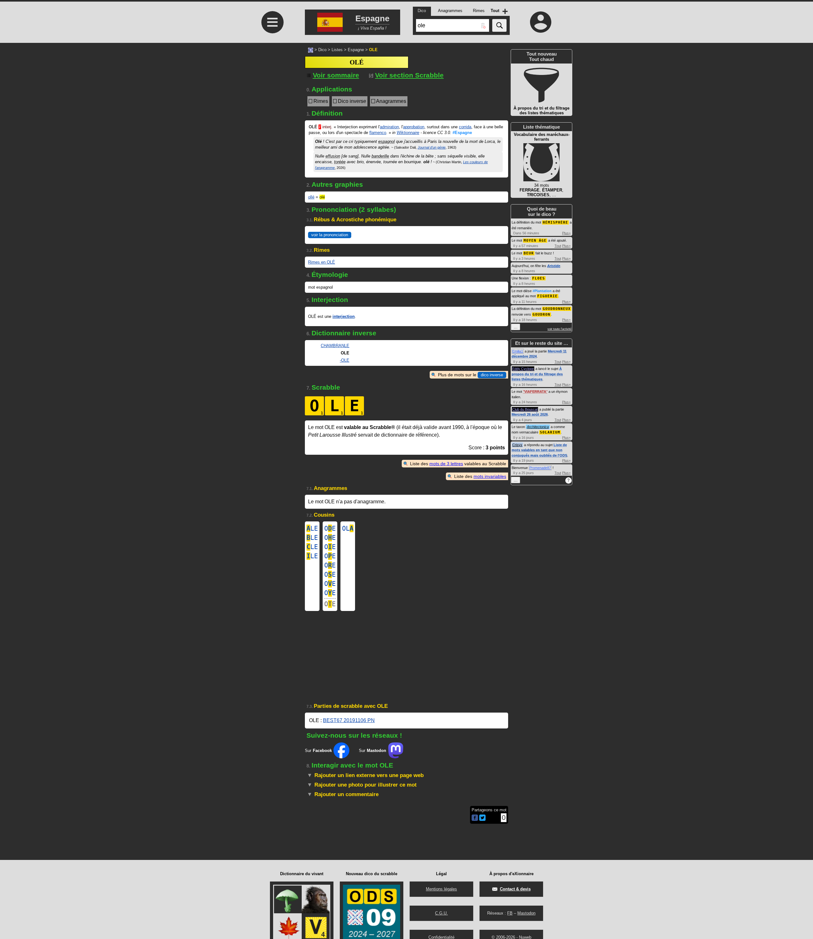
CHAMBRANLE (335, 345)
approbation (413, 126)
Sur (318, 750)
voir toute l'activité (560, 329)
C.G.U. (441, 913)
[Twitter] (482, 819)
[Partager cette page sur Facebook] (475, 818)
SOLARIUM (550, 432)
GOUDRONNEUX (557, 309)
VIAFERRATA (535, 391)
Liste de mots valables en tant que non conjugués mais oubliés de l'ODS (539, 450)
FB (510, 913)
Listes (337, 49)
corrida (465, 126)
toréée (340, 161)
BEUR (529, 253)
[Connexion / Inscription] (541, 22)
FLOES (538, 278)
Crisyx (517, 445)
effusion (333, 156)
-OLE (344, 360)
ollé (311, 197)
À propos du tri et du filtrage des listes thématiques (537, 374)
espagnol (386, 141)
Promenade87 (540, 468)
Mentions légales (441, 889)
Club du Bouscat (525, 409)
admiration (389, 126)
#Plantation (542, 291)
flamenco (377, 132)
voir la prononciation (329, 234)
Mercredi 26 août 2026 (530, 414)
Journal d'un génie (432, 147)
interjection (344, 316)
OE (330, 528)
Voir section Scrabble (409, 75)
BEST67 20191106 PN (349, 720)
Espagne (356, 49)
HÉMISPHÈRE (555, 222)
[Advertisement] (271, 210)
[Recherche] (499, 25)
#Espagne (462, 132)
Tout (557, 246)
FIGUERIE (547, 296)
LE (312, 528)
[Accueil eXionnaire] (310, 49)
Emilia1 (517, 351)
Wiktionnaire (408, 132)
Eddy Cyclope (523, 369)
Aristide (553, 266)
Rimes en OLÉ (321, 262)
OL (347, 528)
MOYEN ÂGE (535, 240)
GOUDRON (541, 314)
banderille (380, 156)
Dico (322, 49)
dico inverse (492, 374)
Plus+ (566, 233)
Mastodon (526, 913)
